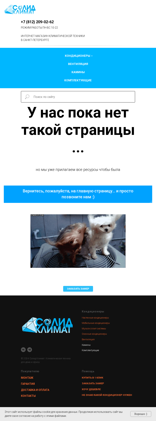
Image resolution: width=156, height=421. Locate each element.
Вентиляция (88, 339)
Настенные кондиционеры (95, 317)
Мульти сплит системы (94, 328)
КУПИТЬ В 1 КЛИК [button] (92, 377)
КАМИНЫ (78, 72)
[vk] (23, 349)
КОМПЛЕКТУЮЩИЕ (78, 80)
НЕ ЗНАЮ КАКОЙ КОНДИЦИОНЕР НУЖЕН (107, 395)
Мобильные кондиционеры (96, 323)
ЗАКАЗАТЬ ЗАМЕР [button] (93, 383)
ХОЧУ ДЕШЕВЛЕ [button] (91, 389)
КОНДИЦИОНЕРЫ (77, 56)
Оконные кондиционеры (94, 334)
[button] (78, 289)
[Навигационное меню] (149, 9)
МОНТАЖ (27, 377)
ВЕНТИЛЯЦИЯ (78, 64)
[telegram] (29, 349)
